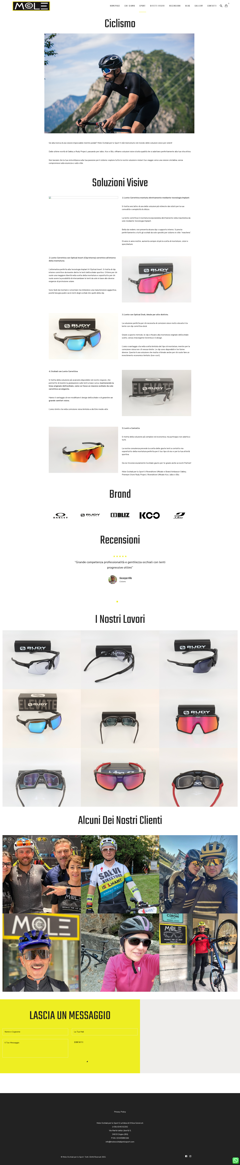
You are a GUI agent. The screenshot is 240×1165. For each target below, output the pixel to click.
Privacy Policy (120, 1112)
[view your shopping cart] (226, 6)
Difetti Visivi (157, 6)
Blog (187, 6)
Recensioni (175, 6)
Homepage (115, 6)
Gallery (199, 6)
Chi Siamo (130, 6)
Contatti (212, 6)
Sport (143, 6)
